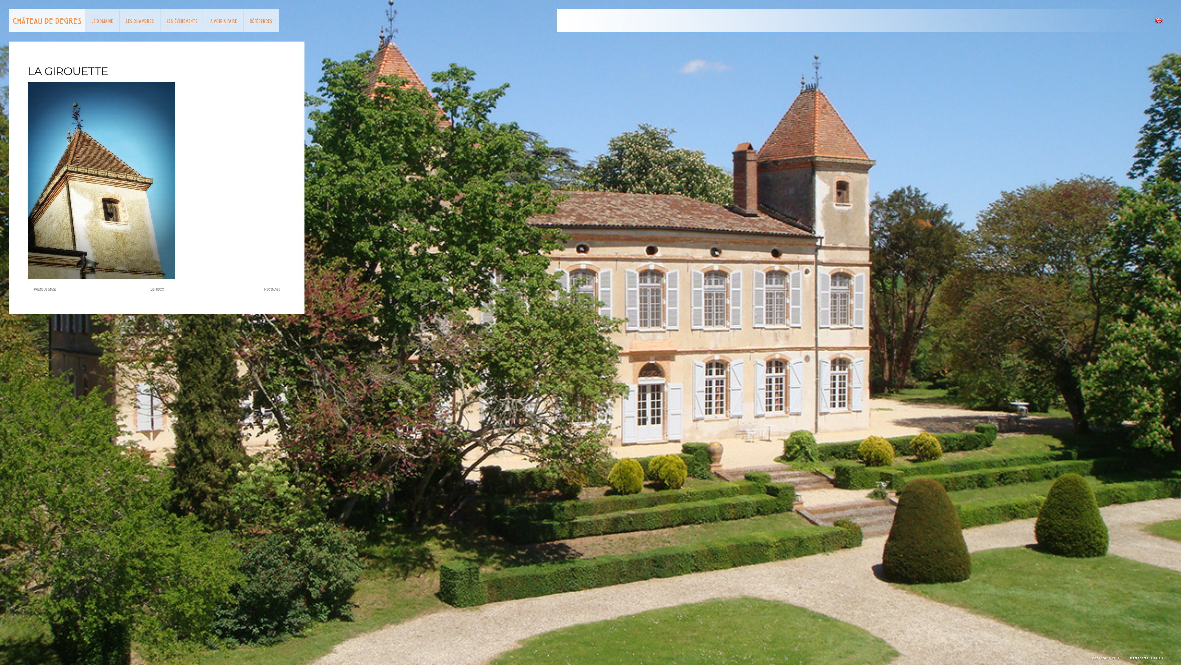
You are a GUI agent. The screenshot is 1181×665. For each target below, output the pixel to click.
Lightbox (157, 290)
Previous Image (45, 290)
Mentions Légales (1146, 658)
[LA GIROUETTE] (101, 278)
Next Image (272, 290)
